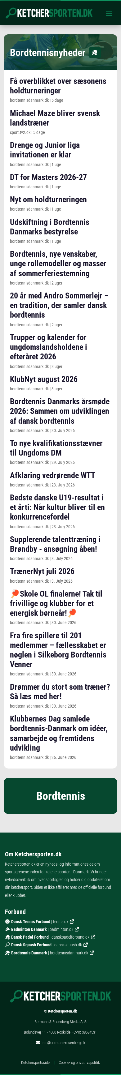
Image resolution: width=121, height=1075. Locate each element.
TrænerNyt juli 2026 (42, 571)
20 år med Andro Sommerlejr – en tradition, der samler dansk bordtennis (59, 305)
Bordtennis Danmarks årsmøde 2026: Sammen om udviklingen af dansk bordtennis (60, 411)
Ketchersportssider (36, 1062)
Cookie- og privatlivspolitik (79, 1062)
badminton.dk (61, 929)
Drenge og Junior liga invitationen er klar (45, 149)
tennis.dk (60, 921)
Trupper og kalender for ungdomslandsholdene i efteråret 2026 (48, 347)
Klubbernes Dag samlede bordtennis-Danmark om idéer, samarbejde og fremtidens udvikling (59, 733)
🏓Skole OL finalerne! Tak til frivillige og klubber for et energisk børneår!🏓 (56, 603)
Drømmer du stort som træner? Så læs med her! (60, 691)
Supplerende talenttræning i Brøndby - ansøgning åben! (55, 544)
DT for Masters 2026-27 (48, 177)
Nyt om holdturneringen (48, 199)
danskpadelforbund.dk (70, 937)
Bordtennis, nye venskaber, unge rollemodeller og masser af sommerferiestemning (58, 263)
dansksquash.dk (68, 944)
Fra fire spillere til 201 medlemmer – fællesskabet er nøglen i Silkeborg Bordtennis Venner (58, 650)
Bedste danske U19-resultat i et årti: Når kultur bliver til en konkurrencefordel (57, 507)
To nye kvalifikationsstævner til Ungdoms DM (56, 448)
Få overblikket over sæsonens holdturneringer (58, 85)
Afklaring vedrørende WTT (52, 475)
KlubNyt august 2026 (44, 379)
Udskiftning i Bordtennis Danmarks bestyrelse (49, 226)
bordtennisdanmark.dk (69, 952)
